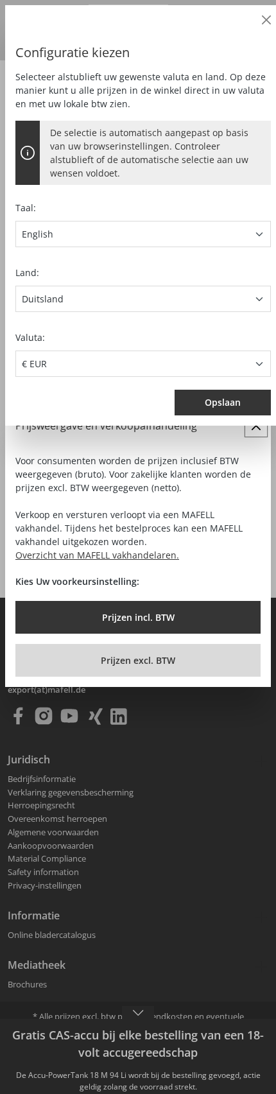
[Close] (266, 20)
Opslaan (223, 402)
